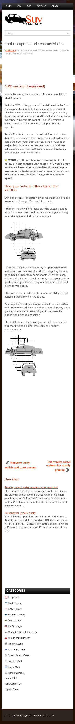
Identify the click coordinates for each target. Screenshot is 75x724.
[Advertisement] (37, 69)
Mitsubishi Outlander (19, 638)
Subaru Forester (16, 649)
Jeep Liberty (14, 620)
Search (56, 6)
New (19, 6)
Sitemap (41, 6)
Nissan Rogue (15, 643)
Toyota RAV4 (15, 661)
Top (29, 6)
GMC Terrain (14, 608)
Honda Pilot (11, 678)
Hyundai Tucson (16, 614)
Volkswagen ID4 (13, 683)
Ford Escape (10, 50)
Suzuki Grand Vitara (18, 655)
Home (8, 6)
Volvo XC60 (14, 667)
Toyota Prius (11, 689)
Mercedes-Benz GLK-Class (22, 632)
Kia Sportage (15, 626)
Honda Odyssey (16, 672)
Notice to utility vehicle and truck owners (20, 465)
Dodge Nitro (14, 597)
